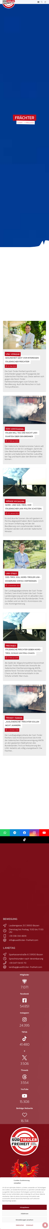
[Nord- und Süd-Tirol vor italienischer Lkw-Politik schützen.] (24, 482)
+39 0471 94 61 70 (17, 963)
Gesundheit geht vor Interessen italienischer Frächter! (22, 359)
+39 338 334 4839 (17, 936)
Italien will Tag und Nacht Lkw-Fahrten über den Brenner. (21, 434)
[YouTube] (44, 832)
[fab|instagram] (24, 1019)
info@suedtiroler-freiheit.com (23, 940)
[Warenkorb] (45, 2)
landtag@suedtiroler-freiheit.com (25, 967)
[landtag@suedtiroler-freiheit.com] (6, 967)
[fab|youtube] (24, 1096)
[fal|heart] (24, 1115)
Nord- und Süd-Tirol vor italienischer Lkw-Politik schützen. (23, 506)
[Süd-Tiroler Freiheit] (24, 1141)
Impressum (29, 1225)
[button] (38, 2)
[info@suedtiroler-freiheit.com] (6, 940)
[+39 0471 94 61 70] (6, 962)
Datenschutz (20, 1225)
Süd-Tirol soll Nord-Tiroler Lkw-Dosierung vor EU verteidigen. (22, 579)
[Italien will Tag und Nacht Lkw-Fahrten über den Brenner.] (24, 410)
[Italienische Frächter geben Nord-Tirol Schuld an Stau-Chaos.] (24, 626)
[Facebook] (24, 832)
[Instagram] (34, 832)
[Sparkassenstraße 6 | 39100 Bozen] (6, 954)
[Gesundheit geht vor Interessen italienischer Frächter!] (24, 335)
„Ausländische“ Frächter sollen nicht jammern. (22, 723)
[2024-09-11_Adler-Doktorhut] (24, 1173)
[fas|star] (24, 981)
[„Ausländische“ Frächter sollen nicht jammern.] (24, 699)
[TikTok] (24, 839)
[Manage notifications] (45, 1225)
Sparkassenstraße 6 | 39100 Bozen (26, 954)
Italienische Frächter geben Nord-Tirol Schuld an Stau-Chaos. (23, 651)
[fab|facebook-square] (24, 1000)
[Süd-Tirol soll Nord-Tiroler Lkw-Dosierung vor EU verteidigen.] (24, 554)
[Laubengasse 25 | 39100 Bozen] (6, 925)
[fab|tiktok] (24, 1038)
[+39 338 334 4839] (6, 936)
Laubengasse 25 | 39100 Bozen (24, 925)
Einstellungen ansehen (24, 1219)
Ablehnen (24, 1213)
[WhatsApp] (5, 832)
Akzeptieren (24, 1207)
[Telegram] (15, 832)
